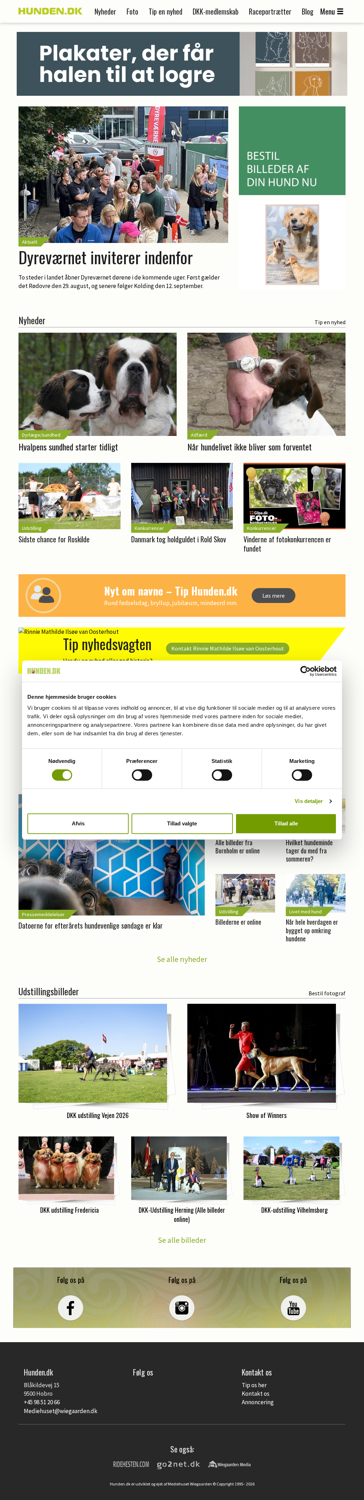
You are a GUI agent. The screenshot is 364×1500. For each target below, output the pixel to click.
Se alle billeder (182, 1240)
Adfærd (199, 435)
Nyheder (105, 11)
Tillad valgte (182, 823)
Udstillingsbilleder (48, 991)
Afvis (78, 823)
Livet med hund (305, 911)
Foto (132, 11)
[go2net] (178, 1464)
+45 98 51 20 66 (42, 1402)
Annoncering (258, 1402)
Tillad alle (286, 823)
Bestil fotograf (327, 993)
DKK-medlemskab (216, 11)
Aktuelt (29, 242)
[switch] (142, 775)
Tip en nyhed (165, 11)
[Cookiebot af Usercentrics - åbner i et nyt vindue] (305, 671)
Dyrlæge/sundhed (41, 435)
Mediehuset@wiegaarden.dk (60, 1411)
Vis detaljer (309, 801)
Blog (308, 11)
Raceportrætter (270, 11)
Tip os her (254, 1385)
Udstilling (32, 528)
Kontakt (227, 648)
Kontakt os (255, 1393)
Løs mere (273, 595)
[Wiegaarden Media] (229, 1464)
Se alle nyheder (182, 959)
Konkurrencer (149, 528)
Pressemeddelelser (43, 914)
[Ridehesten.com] (131, 1464)
